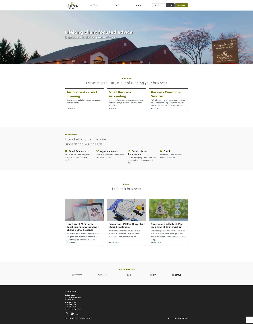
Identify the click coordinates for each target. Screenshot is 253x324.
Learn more (75, 108)
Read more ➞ (84, 242)
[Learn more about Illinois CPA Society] (66, 313)
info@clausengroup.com (74, 309)
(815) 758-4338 (71, 305)
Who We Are (116, 5)
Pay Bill (170, 5)
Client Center (159, 5)
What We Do (94, 5)
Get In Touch (181, 5)
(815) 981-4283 (71, 307)
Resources (138, 5)
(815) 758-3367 (71, 303)
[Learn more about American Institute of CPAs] (75, 313)
